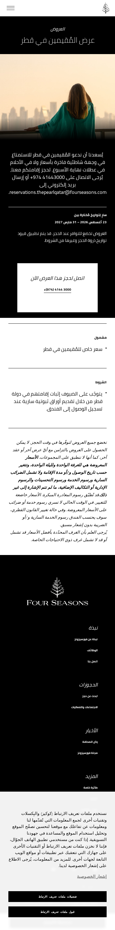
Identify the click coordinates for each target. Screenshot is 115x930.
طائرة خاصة (90, 787)
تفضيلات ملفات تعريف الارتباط (58, 896)
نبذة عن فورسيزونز (86, 639)
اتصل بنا (93, 661)
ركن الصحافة (90, 741)
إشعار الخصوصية (92, 876)
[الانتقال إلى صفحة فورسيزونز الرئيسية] (105, 8)
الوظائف (92, 650)
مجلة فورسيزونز (88, 753)
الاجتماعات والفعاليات (84, 707)
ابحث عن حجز (90, 696)
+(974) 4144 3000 (57, 290)
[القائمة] (10, 8)
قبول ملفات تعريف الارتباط (57, 912)
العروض (58, 29)
